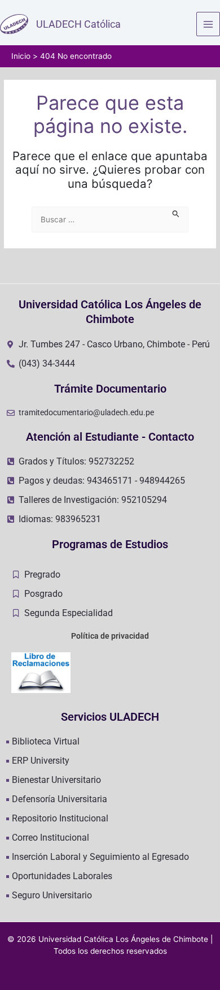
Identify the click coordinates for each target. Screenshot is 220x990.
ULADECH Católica (78, 24)
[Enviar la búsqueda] (176, 212)
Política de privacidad (110, 635)
